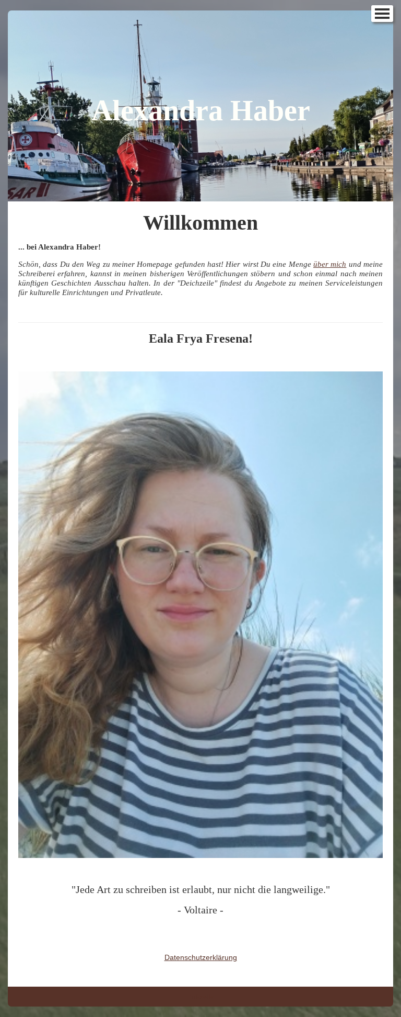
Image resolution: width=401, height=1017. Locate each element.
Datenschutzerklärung (200, 957)
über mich (329, 264)
